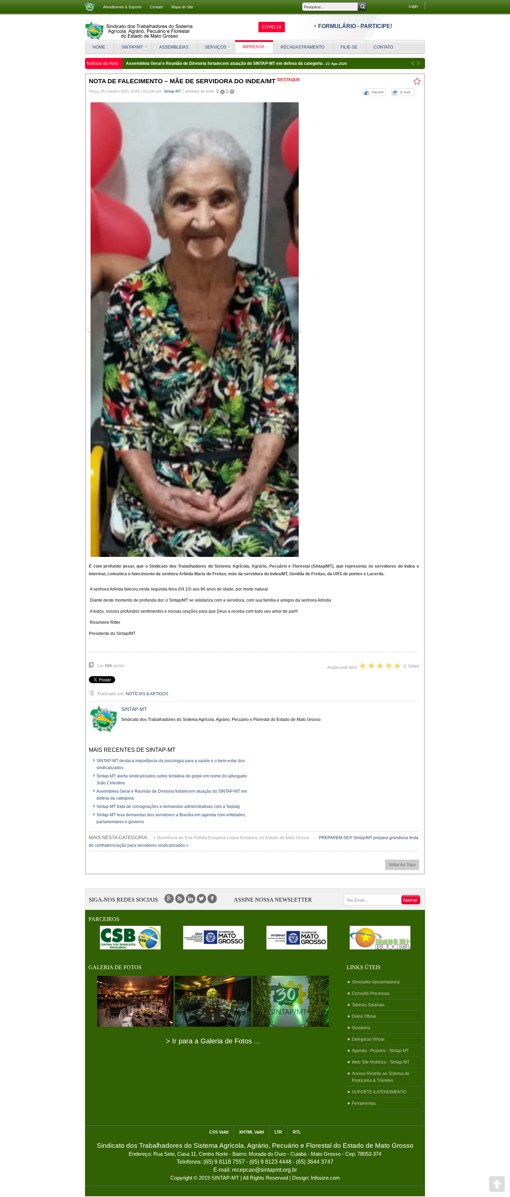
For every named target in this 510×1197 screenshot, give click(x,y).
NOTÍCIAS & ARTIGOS (147, 693)
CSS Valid (218, 1132)
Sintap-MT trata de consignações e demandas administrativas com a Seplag (168, 806)
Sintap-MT (172, 91)
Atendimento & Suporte (122, 7)
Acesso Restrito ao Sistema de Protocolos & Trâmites (380, 1077)
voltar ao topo (402, 864)
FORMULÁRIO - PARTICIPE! (355, 26)
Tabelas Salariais (368, 1004)
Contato (156, 7)
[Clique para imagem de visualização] (194, 329)
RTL (297, 1132)
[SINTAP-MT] (139, 30)
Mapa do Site (182, 7)
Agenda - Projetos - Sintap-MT (380, 1050)
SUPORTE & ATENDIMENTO (379, 1092)
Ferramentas (364, 1103)
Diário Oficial (364, 1016)
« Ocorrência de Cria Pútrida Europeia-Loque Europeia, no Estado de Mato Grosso (232, 837)
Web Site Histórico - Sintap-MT (380, 1062)
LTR (278, 1132)
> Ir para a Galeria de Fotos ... (213, 1041)
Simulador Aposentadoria (376, 982)
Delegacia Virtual (368, 1039)
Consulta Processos (371, 993)
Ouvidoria (361, 1027)
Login (413, 6)
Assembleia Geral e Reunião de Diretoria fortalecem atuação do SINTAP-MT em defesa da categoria (225, 63)
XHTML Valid (251, 1132)
